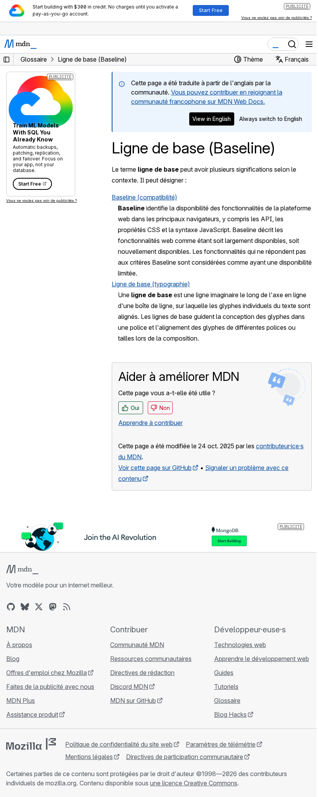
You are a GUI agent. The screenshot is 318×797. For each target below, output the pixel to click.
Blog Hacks (230, 714)
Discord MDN (129, 686)
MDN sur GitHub (133, 700)
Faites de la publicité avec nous (50, 686)
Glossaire (227, 700)
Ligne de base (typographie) (151, 284)
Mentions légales (89, 757)
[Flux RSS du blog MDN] (66, 606)
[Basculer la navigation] (309, 44)
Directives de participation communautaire (184, 757)
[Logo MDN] (22, 569)
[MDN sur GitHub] (11, 606)
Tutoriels (226, 686)
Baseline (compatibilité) (144, 197)
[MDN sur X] (38, 606)
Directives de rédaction (142, 673)
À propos (19, 645)
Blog (12, 659)
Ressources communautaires (151, 659)
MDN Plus (20, 700)
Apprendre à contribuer (150, 423)
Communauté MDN (137, 645)
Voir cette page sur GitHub (155, 468)
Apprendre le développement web (261, 659)
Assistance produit (32, 714)
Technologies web (240, 645)
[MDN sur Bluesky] (24, 606)
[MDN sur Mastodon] (52, 606)
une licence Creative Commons (193, 783)
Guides (223, 673)
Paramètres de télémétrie (221, 744)
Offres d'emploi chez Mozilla (46, 673)
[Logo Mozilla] (31, 744)
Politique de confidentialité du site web (119, 744)
